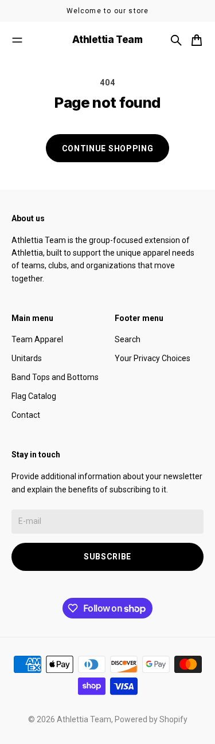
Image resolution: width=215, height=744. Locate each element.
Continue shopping (108, 148)
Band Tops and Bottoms (55, 377)
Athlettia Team (84, 719)
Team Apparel (37, 339)
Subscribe (107, 556)
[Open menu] (17, 40)
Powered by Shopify (151, 719)
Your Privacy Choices (152, 358)
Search (127, 339)
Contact (25, 415)
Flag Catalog (33, 396)
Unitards (26, 358)
